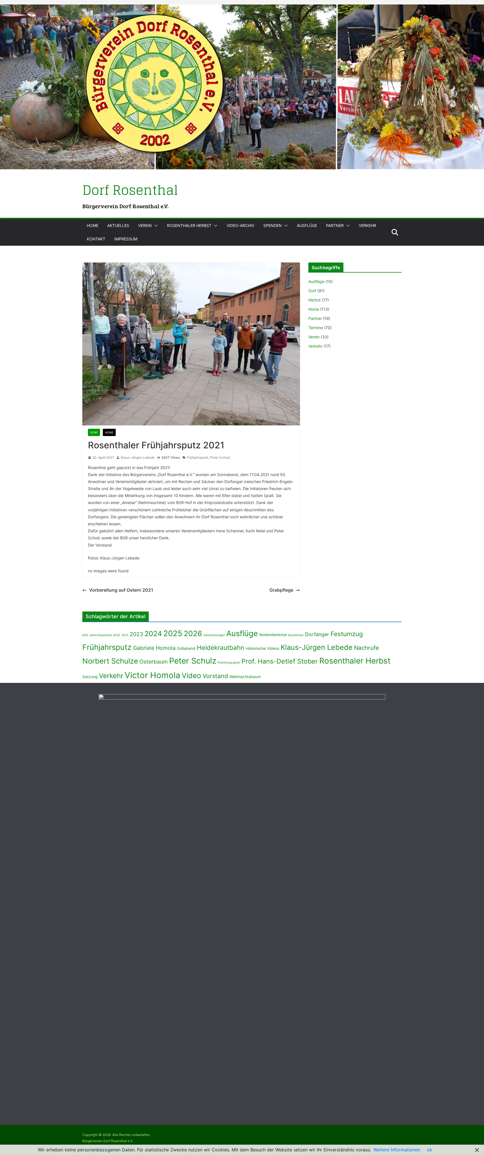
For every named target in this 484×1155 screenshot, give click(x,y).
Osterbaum (153, 661)
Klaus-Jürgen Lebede (138, 457)
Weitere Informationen (396, 1149)
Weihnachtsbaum (245, 676)
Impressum (125, 238)
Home (92, 225)
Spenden (272, 225)
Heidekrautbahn (220, 647)
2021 (125, 635)
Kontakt (96, 238)
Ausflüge (307, 225)
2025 (172, 633)
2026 (193, 633)
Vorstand (215, 676)
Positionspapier (229, 662)
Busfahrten (296, 635)
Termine (315, 327)
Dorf (94, 432)
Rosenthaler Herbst (189, 225)
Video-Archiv (240, 225)
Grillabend (186, 648)
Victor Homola (152, 675)
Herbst (314, 299)
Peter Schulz (220, 457)
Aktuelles (118, 225)
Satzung (89, 676)
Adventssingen (214, 635)
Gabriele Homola (154, 648)
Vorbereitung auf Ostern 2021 (121, 590)
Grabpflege (281, 590)
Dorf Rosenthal (130, 190)
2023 (136, 634)
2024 (153, 633)
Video (191, 675)
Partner (335, 225)
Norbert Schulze (110, 661)
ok (429, 1149)
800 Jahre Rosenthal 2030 (101, 635)
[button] (155, 225)
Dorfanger (317, 634)
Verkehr (367, 225)
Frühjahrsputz (197, 457)
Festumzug (347, 634)
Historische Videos (262, 648)
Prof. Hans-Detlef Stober (279, 661)
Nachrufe (366, 647)
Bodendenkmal (273, 634)
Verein (145, 225)
